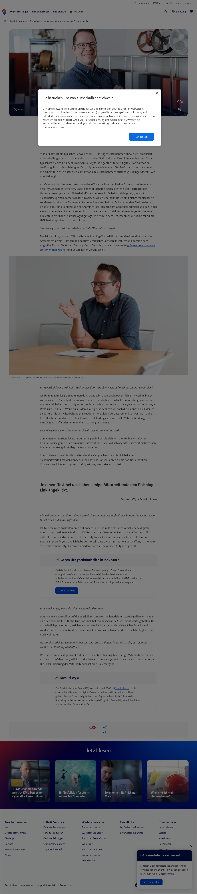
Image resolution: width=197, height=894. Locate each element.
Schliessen (141, 137)
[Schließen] (156, 93)
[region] (99, 117)
